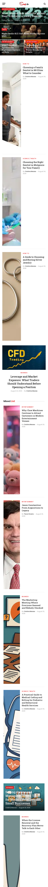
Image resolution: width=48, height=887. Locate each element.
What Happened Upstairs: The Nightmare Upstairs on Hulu (11, 48)
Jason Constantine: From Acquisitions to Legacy (32, 508)
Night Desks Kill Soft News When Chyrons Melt (23, 34)
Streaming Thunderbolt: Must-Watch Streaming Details (35, 48)
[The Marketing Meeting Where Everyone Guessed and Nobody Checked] (11, 639)
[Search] (44, 3)
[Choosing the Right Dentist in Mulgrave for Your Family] (11, 201)
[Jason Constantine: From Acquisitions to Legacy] (11, 544)
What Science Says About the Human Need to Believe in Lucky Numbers (24, 15)
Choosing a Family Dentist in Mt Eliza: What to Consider (33, 70)
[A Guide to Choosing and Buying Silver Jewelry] (11, 296)
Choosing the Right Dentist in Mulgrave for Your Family (33, 165)
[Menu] (3, 3)
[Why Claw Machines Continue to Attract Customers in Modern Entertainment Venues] (11, 450)
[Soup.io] (24, 4)
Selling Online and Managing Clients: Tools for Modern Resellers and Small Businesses (23, 797)
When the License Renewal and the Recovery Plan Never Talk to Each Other (32, 824)
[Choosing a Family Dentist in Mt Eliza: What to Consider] (11, 106)
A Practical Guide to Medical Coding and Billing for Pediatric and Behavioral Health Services (32, 700)
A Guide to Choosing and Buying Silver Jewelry (33, 260)
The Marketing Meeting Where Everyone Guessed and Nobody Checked (32, 604)
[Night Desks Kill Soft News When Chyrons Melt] (24, 31)
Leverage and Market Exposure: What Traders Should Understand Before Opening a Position (24, 382)
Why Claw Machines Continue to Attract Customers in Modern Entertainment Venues (33, 415)
